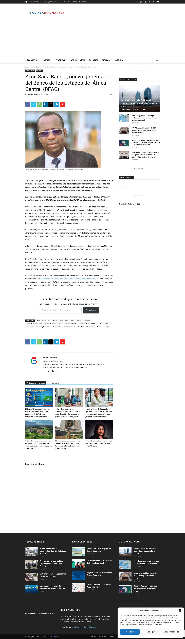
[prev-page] (26, 453)
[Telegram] (145, 2)
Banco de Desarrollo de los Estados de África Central (43, 324)
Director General (69, 327)
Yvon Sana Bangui (103, 327)
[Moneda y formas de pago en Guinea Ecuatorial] (78, 551)
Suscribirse (91, 310)
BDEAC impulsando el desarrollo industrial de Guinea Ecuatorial (53, 551)
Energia (46, 60)
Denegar (151, 632)
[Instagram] (49, 371)
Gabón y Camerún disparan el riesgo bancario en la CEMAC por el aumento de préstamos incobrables (146, 142)
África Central (77, 60)
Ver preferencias (171, 632)
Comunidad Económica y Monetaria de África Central (43, 327)
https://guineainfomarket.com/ (53, 361)
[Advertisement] (92, 38)
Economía (32, 60)
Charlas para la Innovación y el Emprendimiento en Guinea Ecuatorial (52, 563)
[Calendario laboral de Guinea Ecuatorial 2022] (78, 587)
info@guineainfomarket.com (84, 627)
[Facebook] (137, 2)
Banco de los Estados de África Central (76, 324)
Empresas (93, 60)
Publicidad (65, 2)
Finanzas (60, 60)
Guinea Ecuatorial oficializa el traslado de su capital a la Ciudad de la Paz (139, 103)
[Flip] (62, 104)
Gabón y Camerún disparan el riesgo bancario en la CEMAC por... (146, 588)
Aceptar (130, 632)
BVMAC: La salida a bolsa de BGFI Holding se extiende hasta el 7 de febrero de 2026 (144, 130)
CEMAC (107, 324)
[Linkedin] (141, 2)
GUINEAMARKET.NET (56, 637)
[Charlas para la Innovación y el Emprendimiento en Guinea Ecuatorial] (31, 564)
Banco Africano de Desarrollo (80, 321)
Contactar (92, 637)
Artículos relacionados (36, 383)
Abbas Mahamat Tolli (43, 321)
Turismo (106, 60)
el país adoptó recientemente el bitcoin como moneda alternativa (70, 278)
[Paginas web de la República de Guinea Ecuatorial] (78, 575)
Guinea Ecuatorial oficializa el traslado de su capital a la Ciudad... (146, 551)
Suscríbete (82, 2)
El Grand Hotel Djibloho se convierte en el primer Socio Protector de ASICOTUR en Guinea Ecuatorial (145, 155)
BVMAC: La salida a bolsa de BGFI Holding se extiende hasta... (145, 575)
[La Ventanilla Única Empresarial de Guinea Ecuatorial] (31, 577)
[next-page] (30, 453)
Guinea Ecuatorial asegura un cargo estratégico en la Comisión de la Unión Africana (98, 443)
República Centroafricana (86, 327)
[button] (180, 611)
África (55, 321)
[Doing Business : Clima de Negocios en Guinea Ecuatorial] (31, 589)
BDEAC (93, 324)
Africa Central (64, 321)
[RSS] (54, 371)
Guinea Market (33, 94)
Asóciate (111, 637)
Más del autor (53, 383)
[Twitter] (149, 2)
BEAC (100, 324)
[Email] (50, 104)
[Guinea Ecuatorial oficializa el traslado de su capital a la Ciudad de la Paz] (139, 98)
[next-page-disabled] (124, 186)
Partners (74, 2)
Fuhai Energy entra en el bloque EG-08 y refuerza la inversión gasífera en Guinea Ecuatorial (145, 118)
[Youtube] (158, 2)
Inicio (27, 67)
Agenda (119, 60)
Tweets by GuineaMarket (129, 204)
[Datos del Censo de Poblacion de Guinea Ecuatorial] (78, 563)
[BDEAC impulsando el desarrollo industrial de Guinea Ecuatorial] (31, 551)
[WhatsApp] (154, 2)
